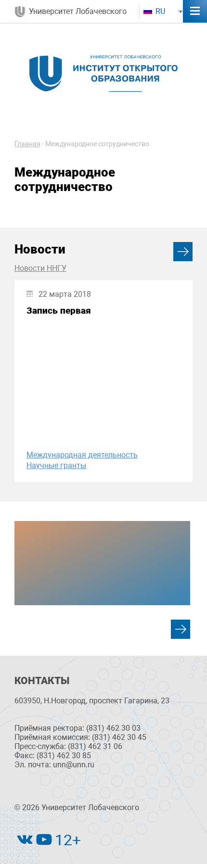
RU (159, 11)
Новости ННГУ (40, 268)
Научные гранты (56, 465)
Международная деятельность (82, 454)
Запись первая (58, 310)
